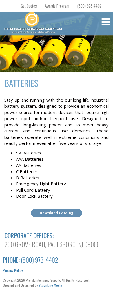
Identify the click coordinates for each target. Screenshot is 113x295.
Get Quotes (29, 6)
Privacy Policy (13, 270)
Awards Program (57, 6)
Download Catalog (56, 212)
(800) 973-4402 (89, 6)
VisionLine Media (50, 285)
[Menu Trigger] (106, 21)
